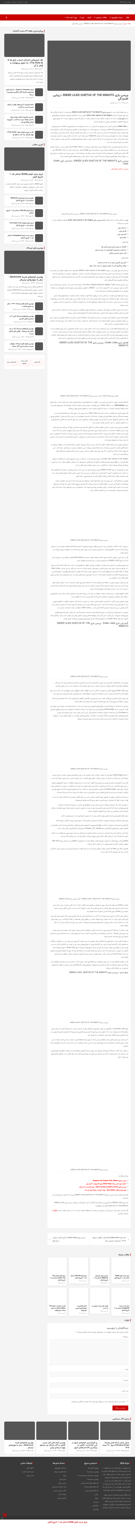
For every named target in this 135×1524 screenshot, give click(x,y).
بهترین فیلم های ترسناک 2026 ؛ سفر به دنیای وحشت (20, 305)
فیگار (127, 17)
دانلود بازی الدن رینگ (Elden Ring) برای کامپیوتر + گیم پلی (106, 1183)
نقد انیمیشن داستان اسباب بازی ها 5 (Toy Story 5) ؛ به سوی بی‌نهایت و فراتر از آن (25, 62)
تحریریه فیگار (25, 69)
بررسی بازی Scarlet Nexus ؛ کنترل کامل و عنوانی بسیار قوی (68, 1239)
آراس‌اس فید (61, 1498)
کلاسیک (95, 1509)
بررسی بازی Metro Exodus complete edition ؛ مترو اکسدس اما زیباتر (102, 1186)
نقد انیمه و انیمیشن (59, 1486)
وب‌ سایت (125, 1390)
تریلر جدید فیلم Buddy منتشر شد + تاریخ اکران (121, 1276)
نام (126, 1369)
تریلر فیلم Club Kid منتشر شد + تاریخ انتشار (79, 1276)
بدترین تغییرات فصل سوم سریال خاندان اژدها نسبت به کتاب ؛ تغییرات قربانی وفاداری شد (20, 119)
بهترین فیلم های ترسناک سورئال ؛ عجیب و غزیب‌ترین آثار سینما (21, 345)
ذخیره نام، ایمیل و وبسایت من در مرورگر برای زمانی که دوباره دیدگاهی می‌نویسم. (98, 1401)
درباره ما (14, 2)
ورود (26, 2)
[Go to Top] (5, 1515)
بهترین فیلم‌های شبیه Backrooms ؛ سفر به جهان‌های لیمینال (26, 278)
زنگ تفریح (37, 362)
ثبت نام (21, 2)
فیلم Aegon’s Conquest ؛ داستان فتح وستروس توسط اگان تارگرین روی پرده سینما (20, 92)
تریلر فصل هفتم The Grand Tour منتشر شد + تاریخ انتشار (57, 1277)
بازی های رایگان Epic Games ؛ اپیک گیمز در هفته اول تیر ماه (105, 1190)
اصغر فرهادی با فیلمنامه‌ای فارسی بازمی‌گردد (81, 1308)
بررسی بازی (62, 1483)
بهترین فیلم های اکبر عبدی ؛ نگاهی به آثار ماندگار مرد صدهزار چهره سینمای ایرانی (52, 1445)
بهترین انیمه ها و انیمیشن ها (88, 1475)
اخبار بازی (63, 1479)
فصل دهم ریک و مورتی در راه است (100, 1307)
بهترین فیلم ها (93, 1468)
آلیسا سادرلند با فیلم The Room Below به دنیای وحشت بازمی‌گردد (57, 1308)
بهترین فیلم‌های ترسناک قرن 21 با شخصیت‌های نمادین (22, 317)
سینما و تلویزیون (117, 17)
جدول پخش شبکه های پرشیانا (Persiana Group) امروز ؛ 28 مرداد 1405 (115, 1445)
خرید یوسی (30, 1475)
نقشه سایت (62, 1494)
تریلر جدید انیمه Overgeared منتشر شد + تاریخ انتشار (121, 1308)
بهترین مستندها (92, 1479)
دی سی (95, 1501)
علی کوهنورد (113, 103)
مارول (96, 1498)
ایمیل (125, 1380)
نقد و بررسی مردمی (59, 1490)
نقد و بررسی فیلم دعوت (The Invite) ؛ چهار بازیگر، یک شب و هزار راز (20, 133)
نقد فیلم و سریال (11, 362)
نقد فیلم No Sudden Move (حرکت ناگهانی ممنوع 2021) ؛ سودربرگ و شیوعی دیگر (109, 1239)
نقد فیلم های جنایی (91, 1490)
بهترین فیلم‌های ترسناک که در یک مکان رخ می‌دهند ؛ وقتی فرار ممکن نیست (21, 331)
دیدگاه (125, 1336)
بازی (82, 17)
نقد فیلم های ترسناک (91, 1486)
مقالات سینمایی (101, 17)
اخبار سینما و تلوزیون (24, 362)
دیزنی (96, 1494)
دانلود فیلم (30, 1468)
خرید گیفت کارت (28, 1471)
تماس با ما (7, 2)
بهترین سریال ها (92, 1471)
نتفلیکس (95, 1505)
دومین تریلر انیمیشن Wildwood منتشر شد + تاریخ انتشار (100, 1277)
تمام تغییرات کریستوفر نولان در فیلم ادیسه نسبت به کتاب (20, 105)
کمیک (89, 17)
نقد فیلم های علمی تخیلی (89, 1483)
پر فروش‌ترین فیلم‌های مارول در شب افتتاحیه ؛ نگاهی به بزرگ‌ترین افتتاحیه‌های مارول (84, 1445)
